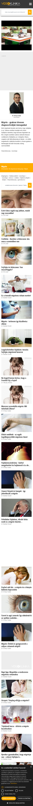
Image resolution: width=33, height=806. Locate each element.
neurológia (14, 151)
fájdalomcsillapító (25, 178)
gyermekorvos (21, 180)
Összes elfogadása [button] (8, 798)
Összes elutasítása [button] (24, 798)
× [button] (31, 767)
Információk (4, 169)
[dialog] (16, 785)
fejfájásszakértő (13, 176)
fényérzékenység (5, 151)
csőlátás (16, 178)
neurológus (22, 176)
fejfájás (4, 180)
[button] (16, 803)
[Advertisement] (16, 73)
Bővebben (14, 783)
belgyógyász (4, 176)
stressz (11, 178)
